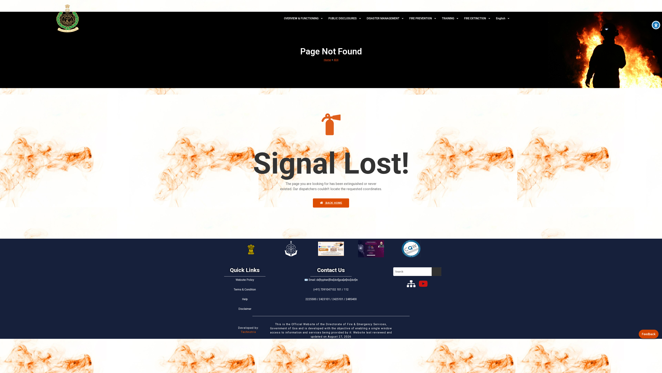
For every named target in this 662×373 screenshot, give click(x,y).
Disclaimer (244, 308)
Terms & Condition (245, 289)
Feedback (648, 334)
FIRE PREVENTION (420, 18)
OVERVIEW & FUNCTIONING (301, 18)
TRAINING (448, 18)
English (500, 18)
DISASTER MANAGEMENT (383, 18)
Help (245, 299)
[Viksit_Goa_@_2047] (331, 249)
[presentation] (303, 18)
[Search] (436, 271)
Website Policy (245, 279)
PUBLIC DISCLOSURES (342, 18)
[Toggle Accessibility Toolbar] (656, 25)
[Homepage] (67, 18)
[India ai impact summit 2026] (371, 248)
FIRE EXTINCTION (475, 18)
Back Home (333, 202)
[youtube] (423, 283)
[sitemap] (411, 283)
